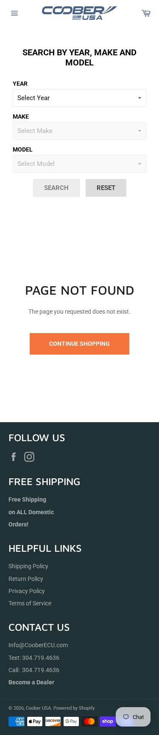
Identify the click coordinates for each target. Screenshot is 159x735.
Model (23, 149)
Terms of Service (29, 603)
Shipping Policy (28, 566)
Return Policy (25, 578)
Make (21, 116)
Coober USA (38, 708)
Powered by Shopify (74, 708)
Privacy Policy (26, 591)
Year (20, 83)
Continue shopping (79, 343)
